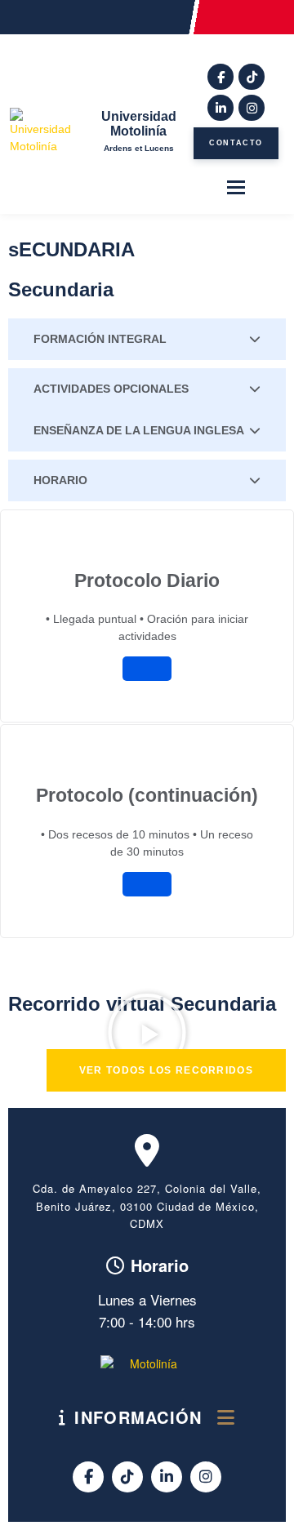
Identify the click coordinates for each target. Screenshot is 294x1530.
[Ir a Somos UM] (147, 1363)
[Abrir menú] (236, 185)
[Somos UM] (44, 131)
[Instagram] (251, 108)
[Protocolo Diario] (147, 668)
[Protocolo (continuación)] (147, 884)
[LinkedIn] (220, 108)
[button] (147, 1033)
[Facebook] (220, 77)
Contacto (236, 143)
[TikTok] (251, 77)
